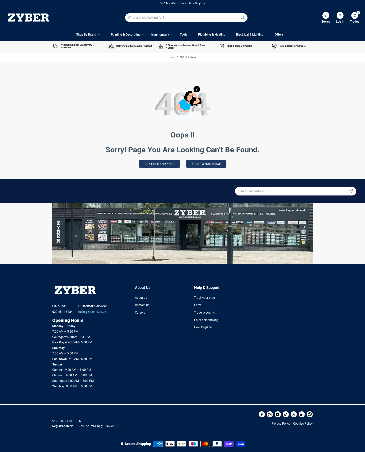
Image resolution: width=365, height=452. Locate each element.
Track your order (205, 297)
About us (141, 297)
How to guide (203, 327)
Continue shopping (159, 164)
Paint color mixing (206, 320)
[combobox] (186, 17)
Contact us (142, 305)
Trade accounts (204, 312)
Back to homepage (206, 164)
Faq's (197, 305)
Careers (140, 312)
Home (171, 57)
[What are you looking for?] (242, 17)
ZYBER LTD (73, 421)
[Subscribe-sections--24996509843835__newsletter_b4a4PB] (351, 191)
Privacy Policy (280, 423)
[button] (351, 17)
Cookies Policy (303, 423)
